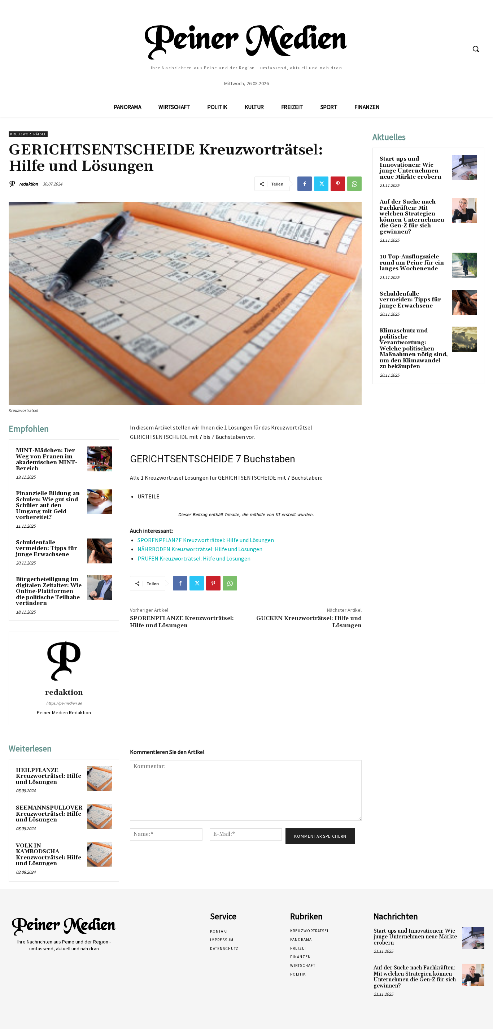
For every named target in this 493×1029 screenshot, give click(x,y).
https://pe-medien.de (64, 703)
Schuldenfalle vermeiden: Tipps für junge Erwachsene (46, 548)
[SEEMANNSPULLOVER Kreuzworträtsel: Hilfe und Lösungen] (99, 816)
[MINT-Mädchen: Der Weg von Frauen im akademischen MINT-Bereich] (99, 458)
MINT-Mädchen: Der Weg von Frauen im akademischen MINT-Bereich (46, 459)
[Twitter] (321, 183)
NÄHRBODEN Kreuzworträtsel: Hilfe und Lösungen (200, 549)
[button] (475, 48)
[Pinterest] (338, 183)
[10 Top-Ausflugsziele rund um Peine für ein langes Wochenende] (464, 265)
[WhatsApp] (354, 183)
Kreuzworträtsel (28, 134)
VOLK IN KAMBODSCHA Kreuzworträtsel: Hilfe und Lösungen (48, 854)
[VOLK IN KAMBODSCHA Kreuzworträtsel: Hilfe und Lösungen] (99, 854)
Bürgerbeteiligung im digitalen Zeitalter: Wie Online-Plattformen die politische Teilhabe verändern (49, 591)
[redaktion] (13, 184)
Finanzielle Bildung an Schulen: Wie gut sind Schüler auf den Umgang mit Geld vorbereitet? (48, 505)
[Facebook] (304, 183)
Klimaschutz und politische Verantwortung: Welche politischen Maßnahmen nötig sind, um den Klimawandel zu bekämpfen (414, 348)
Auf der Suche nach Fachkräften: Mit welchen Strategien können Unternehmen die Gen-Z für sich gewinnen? (412, 217)
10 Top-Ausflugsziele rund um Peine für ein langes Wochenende (412, 262)
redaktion (28, 184)
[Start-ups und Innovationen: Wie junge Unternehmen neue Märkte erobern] (464, 167)
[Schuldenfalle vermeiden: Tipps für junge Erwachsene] (99, 551)
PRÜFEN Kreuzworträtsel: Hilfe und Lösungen (194, 558)
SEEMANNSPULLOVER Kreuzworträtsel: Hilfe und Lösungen (49, 814)
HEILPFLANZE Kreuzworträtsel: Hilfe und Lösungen (48, 776)
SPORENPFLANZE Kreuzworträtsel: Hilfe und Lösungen (206, 540)
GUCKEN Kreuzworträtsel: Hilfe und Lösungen (309, 622)
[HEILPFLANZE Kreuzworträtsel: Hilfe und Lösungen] (99, 778)
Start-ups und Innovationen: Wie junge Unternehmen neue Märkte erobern (410, 168)
